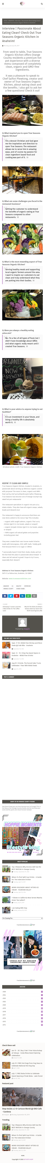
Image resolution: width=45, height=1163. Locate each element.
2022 (22, 1001)
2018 (23, 1011)
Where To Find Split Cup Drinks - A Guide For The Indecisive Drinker (27, 878)
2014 (23, 1025)
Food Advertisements (22, 925)
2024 (22, 995)
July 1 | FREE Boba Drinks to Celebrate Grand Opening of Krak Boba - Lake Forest (27, 1075)
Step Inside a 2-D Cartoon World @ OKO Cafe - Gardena (22, 1110)
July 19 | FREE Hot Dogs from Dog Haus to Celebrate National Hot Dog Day (27, 1064)
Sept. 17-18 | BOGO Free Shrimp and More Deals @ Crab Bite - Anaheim (27, 644)
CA (12, 586)
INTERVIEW (27, 586)
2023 (22, 998)
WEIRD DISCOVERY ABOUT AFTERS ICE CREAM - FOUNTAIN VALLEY (25, 888)
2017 (23, 1015)
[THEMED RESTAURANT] (22, 1096)
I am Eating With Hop (19, 908)
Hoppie (26, 629)
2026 (22, 992)
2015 (22, 1021)
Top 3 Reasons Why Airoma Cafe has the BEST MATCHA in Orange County (26, 868)
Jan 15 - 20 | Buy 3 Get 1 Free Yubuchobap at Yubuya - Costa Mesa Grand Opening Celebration (27, 1053)
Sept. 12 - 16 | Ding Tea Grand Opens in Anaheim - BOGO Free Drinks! (26, 654)
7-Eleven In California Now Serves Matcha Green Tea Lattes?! (27, 899)
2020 (23, 1005)
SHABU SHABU (20, 589)
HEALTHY (18, 586)
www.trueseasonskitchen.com (20, 579)
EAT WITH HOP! (28, 1159)
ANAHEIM (11, 20)
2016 (23, 1018)
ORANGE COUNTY (8, 589)
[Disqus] (22, 706)
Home (5, 20)
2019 (23, 1008)
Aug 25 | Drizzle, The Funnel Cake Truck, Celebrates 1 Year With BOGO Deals (26, 664)
